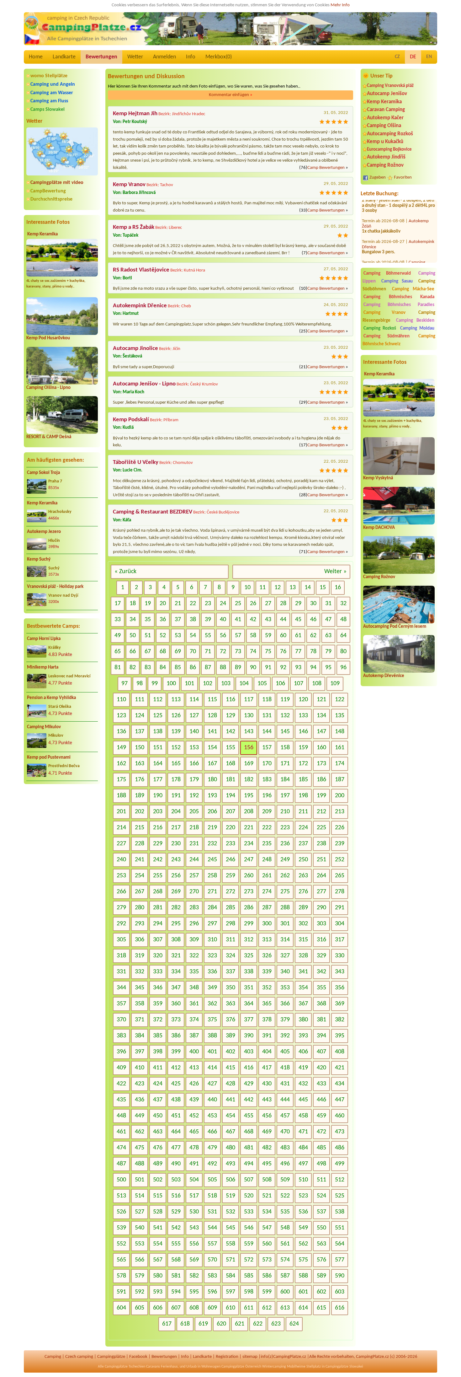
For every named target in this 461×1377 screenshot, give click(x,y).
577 (339, 1260)
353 (285, 988)
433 (321, 1084)
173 (321, 764)
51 (148, 635)
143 (248, 732)
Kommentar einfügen (230, 95)
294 (157, 924)
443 (267, 1100)
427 (212, 1084)
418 (285, 1068)
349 (212, 988)
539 (121, 1228)
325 (248, 956)
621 (239, 1324)
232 (212, 844)
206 (212, 812)
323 (212, 956)
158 (285, 748)
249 (285, 860)
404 (267, 1052)
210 (285, 812)
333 (157, 972)
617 (167, 1324)
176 (139, 780)
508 (267, 1180)
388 (212, 1036)
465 (194, 1132)
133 (303, 716)
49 (117, 635)
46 (313, 619)
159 (303, 748)
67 (148, 651)
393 (303, 1036)
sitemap (249, 1356)
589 (321, 1276)
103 (225, 683)
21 (178, 603)
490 (176, 1164)
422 (121, 1084)
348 (194, 988)
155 (230, 748)
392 (285, 1036)
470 (285, 1132)
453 (212, 1116)
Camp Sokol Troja (43, 473)
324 (230, 956)
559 (248, 1244)
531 (212, 1212)
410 (139, 1068)
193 (212, 796)
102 (207, 683)
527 (139, 1212)
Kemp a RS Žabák (133, 227)
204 (176, 812)
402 (230, 1052)
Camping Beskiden (415, 320)
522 (285, 1196)
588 (303, 1276)
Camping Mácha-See (413, 289)
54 (193, 635)
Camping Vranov (384, 312)
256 (176, 876)
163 (139, 764)
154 (212, 748)
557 (212, 1244)
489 (157, 1164)
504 (194, 1180)
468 (248, 1132)
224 (303, 828)
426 (194, 1084)
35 (148, 619)
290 (321, 908)
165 (176, 764)
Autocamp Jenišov (387, 93)
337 (230, 972)
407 (321, 1052)
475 (139, 1148)
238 (321, 844)
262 (285, 876)
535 (285, 1212)
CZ (397, 56)
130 (248, 716)
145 (285, 732)
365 (267, 1004)
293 (139, 924)
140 (194, 732)
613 (285, 1308)
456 (267, 1116)
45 (298, 619)
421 (339, 1068)
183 (267, 780)
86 (193, 667)
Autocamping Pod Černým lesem (394, 626)
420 (321, 1068)
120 (303, 700)
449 (139, 1116)
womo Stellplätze (48, 75)
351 (248, 988)
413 (194, 1068)
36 (163, 619)
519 (230, 1196)
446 (321, 1100)
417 (267, 1068)
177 (157, 780)
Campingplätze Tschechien (125, 1367)
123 (121, 716)
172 (303, 764)
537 (321, 1212)
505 (212, 1180)
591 (121, 1292)
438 (176, 1100)
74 (253, 651)
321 (176, 956)
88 (223, 667)
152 (176, 748)
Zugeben (377, 177)
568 (176, 1260)
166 (194, 764)
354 (303, 988)
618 (185, 1324)
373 (176, 1020)
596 (212, 1292)
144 (267, 732)
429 (248, 1084)
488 (139, 1164)
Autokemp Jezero (44, 532)
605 (139, 1308)
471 (303, 1132)
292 (121, 924)
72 (223, 651)
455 (248, 1116)
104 (244, 683)
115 (212, 700)
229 (157, 844)
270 (194, 892)
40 (223, 619)
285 (230, 908)
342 (321, 972)
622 (257, 1324)
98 (139, 683)
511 (321, 1180)
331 (121, 972)
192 (194, 796)
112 (157, 700)
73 (238, 651)
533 (248, 1212)
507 (248, 1180)
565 (121, 1260)
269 (176, 892)
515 (157, 1196)
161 (339, 748)
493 (230, 1164)
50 (133, 635)
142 (230, 732)
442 (248, 1100)
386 (176, 1036)
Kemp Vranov (129, 185)
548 (285, 1228)
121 (321, 700)
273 (248, 892)
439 (194, 1100)
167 (212, 764)
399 (176, 1052)
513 (121, 1196)
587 (285, 1276)
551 (339, 1228)
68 (163, 651)
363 (230, 1004)
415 (230, 1068)
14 (308, 587)
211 (303, 812)
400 (194, 1052)
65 (117, 651)
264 (321, 876)
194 (230, 796)
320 (157, 956)
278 (339, 892)
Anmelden (164, 57)
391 (267, 1036)
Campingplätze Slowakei (344, 1367)
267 (139, 892)
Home (36, 57)
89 (238, 667)
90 (253, 667)
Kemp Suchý (38, 559)
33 (117, 619)
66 (133, 651)
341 (303, 972)
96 (343, 667)
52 (163, 635)
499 (339, 1164)
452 (194, 1116)
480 (230, 1148)
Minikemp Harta (42, 667)
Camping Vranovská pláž (390, 85)
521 (267, 1196)
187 (339, 780)
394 (321, 1036)
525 (339, 1196)
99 (154, 683)
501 (139, 1180)
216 (157, 828)
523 (303, 1196)
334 (176, 972)
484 (303, 1148)
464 (176, 1132)
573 (267, 1260)
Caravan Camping (386, 109)
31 (328, 603)
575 (303, 1260)
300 (267, 924)
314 (285, 940)
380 (303, 1020)
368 (321, 1004)
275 (285, 892)
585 (248, 1276)
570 (212, 1260)
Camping (53, 1356)
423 (139, 1084)
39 (208, 619)
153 (194, 748)
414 (212, 1068)
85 (178, 667)
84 (163, 667)
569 (194, 1260)
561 (285, 1244)
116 (230, 700)
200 (339, 796)
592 (139, 1292)
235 (267, 844)
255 (157, 876)
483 (285, 1148)
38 (193, 619)
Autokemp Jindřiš (386, 157)
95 (328, 667)
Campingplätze (111, 1356)
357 (121, 1004)
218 (194, 828)
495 (267, 1164)
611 (248, 1308)
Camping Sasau (397, 281)
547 (267, 1228)
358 (139, 1004)
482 (267, 1148)
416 (248, 1068)
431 (285, 1084)
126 (176, 716)
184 (285, 780)
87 (208, 667)
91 (268, 667)
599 (267, 1292)
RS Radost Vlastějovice (141, 270)
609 (212, 1308)
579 (139, 1276)
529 (176, 1212)
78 (313, 651)
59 (268, 635)
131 (267, 716)
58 (253, 635)
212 (321, 812)
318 (121, 956)
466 (212, 1132)
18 (133, 603)
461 (121, 1132)
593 (157, 1292)
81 (117, 667)
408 (339, 1052)
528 (157, 1212)
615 (321, 1308)
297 (212, 924)
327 (285, 956)
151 (157, 748)
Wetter (135, 57)
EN (429, 56)
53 (178, 635)
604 (121, 1308)
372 (157, 1020)
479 (212, 1148)
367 (303, 1004)
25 (238, 603)
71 (208, 651)
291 (339, 908)
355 (321, 988)
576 (321, 1260)
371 (139, 1020)
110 (121, 700)
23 (208, 603)
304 (339, 924)
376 (230, 1020)
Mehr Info (340, 5)
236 (285, 844)
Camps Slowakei (47, 109)
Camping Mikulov (44, 727)
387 (194, 1036)
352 (267, 988)
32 (343, 603)
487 (121, 1164)
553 (139, 1244)
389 (230, 1036)
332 (139, 972)
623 (276, 1324)
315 (303, 940)
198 (303, 796)
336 (212, 972)
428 (230, 1084)
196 (267, 796)
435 (121, 1100)
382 (339, 1020)
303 (321, 924)
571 (230, 1260)
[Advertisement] (399, 801)
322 (194, 956)
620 (221, 1324)
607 (176, 1308)
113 (176, 700)
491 (194, 1164)
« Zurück (125, 571)
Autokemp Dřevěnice (383, 676)
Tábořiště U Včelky (135, 462)
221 (248, 828)
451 (176, 1116)
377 (248, 1020)
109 (335, 683)
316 (321, 940)
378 (267, 1020)
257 (194, 876)
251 (321, 860)
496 (285, 1164)
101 (189, 683)
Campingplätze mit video (56, 182)
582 (194, 1276)
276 (303, 892)
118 (267, 700)
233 (230, 844)
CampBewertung (48, 191)
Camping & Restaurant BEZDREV (152, 512)
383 (121, 1036)
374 (194, 1020)
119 (285, 700)
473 (339, 1132)
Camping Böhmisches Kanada (398, 297)
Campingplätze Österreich (241, 1367)
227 (121, 844)
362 (212, 1004)
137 (139, 732)
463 (157, 1132)
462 (139, 1132)
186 (321, 780)
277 (321, 892)
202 (139, 812)
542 (176, 1228)
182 (248, 780)
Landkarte (64, 57)
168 (230, 764)
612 (267, 1308)
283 (194, 908)
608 (194, 1308)
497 (303, 1164)
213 (339, 812)
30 (313, 603)
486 (339, 1148)
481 (248, 1148)
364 (248, 1004)
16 (338, 587)
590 (339, 1276)
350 (230, 988)
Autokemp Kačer (385, 118)
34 (133, 619)
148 (339, 732)
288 (285, 908)
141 (212, 732)
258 (212, 876)
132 (285, 716)
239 (339, 844)
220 (230, 828)
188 (121, 796)
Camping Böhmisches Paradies (398, 305)
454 (230, 1116)
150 (139, 748)
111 (139, 700)
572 (248, 1260)
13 (292, 587)
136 (121, 732)
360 (176, 1004)
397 (139, 1052)
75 (268, 651)
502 (157, 1180)
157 (267, 748)
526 (121, 1212)
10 (247, 587)
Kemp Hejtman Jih (135, 114)
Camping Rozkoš (379, 328)
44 (283, 619)
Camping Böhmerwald (387, 273)
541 (157, 1228)
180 (212, 780)
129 (230, 716)
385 (157, 1036)
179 (194, 780)
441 (230, 1100)
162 (121, 764)
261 (267, 876)
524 (321, 1196)
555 (176, 1244)
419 (303, 1068)
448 (121, 1116)
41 (238, 619)
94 (313, 667)
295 (176, 924)
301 (285, 924)
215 (139, 828)
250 (303, 860)
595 (194, 1292)
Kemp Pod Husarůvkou (48, 338)
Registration (227, 1356)
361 (194, 1004)
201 (121, 812)
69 (178, 651)
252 (339, 860)
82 (133, 667)
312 (248, 940)
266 (121, 892)
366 (285, 1004)
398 (157, 1052)
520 (248, 1196)
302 (303, 924)
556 (194, 1244)
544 (212, 1228)
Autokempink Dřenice (140, 306)
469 (267, 1132)
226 (339, 828)
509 (285, 1180)
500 (121, 1180)
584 (230, 1276)
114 (194, 700)
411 (157, 1068)
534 (267, 1212)
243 (176, 860)
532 (230, 1212)
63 (328, 635)
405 (285, 1052)
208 (248, 812)
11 (262, 587)
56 (223, 635)
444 (285, 1100)
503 (176, 1180)
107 (298, 683)
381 (321, 1020)
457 (285, 1116)
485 (321, 1148)
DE (413, 57)
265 (339, 876)
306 (139, 940)
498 (321, 1164)
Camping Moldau (417, 328)
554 (157, 1244)
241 (139, 860)
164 (157, 764)
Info (190, 57)
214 (121, 828)
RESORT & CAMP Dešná (48, 437)
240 (121, 860)
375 (212, 1020)
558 (230, 1244)
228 (139, 844)
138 (157, 732)
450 (157, 1116)
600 (285, 1292)
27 (268, 603)
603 (339, 1292)
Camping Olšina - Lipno (48, 387)
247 (248, 860)
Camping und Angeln (52, 84)
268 (157, 892)
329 (321, 956)
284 (212, 908)
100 (171, 683)
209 (267, 812)
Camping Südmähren (386, 336)
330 (339, 956)
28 (283, 603)
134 (321, 716)
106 (280, 683)
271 (212, 892)
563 (321, 1244)
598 (248, 1292)
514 (139, 1196)
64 (343, 635)
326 (267, 956)
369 (339, 1004)
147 (321, 732)
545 (230, 1228)
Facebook (138, 1356)
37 (178, 619)
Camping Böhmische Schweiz (399, 340)
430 (267, 1084)
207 (230, 812)
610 (230, 1308)
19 (148, 603)
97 (124, 683)
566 (139, 1260)
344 (121, 988)
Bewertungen (101, 57)
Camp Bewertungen (326, 167)
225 (321, 828)
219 (212, 828)
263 (303, 876)
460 (339, 1116)
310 (212, 940)
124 (139, 716)
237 (303, 844)
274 (267, 892)
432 (303, 1084)
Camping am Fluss (49, 101)
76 (283, 651)
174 (339, 764)
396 (121, 1052)
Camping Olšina (384, 125)
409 (121, 1068)
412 (176, 1068)
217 (176, 828)
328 (303, 956)
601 (303, 1292)
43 (268, 619)
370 (121, 1020)
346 (157, 988)
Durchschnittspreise (51, 199)
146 (303, 732)
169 (248, 764)
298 (230, 924)
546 (248, 1228)
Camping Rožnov (385, 165)
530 (194, 1212)
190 (157, 796)
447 (339, 1100)
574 (285, 1260)
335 (194, 972)
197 (285, 796)
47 (328, 619)
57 (238, 635)
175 (121, 780)
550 (321, 1228)
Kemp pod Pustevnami (49, 757)
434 (339, 1084)
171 (285, 764)
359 (157, 1004)
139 (176, 732)
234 (248, 844)
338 (248, 972)
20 (163, 603)
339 (267, 972)
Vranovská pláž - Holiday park (55, 586)
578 (121, 1276)
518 (212, 1196)
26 (253, 603)
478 (194, 1148)
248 (267, 860)
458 (303, 1116)
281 (157, 908)
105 (262, 683)
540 (139, 1228)
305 (121, 940)
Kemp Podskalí (131, 420)
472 (321, 1132)
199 (321, 796)
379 (285, 1020)
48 (343, 619)
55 (208, 635)
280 (139, 908)
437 (157, 1100)
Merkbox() (218, 57)
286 (248, 908)
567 (157, 1260)
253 (121, 876)
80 (343, 651)
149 (121, 748)
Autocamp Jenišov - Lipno (144, 384)
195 (248, 796)
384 (139, 1036)
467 (230, 1132)
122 (339, 700)
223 (285, 828)
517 (194, 1196)
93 (298, 667)
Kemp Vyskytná (378, 478)
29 (298, 603)
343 (339, 972)
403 (248, 1052)
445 (303, 1100)
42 (253, 619)
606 (157, 1308)
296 (194, 924)
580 (157, 1276)
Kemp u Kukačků (385, 141)
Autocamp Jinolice (135, 349)
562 (303, 1244)
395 (339, 1036)
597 (230, 1292)
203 (157, 812)
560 (267, 1244)
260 (248, 876)
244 (194, 860)
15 (323, 587)
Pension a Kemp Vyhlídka (51, 698)
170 (267, 764)
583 (212, 1276)
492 (212, 1164)
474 (121, 1148)
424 (157, 1084)
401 (212, 1052)
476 (157, 1148)
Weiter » (335, 571)
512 (339, 1180)
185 (303, 780)
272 (230, 892)
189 (139, 796)
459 (321, 1116)
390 (248, 1036)
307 (157, 940)
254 (139, 876)
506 (230, 1180)
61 (298, 635)
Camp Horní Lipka (44, 639)
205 (194, 812)
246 (230, 860)
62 (313, 635)
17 (117, 603)
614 (303, 1308)
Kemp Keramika (42, 234)
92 (283, 667)
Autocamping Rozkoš (390, 134)
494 (248, 1164)
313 (267, 940)
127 (194, 716)
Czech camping (79, 1356)
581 (176, 1276)
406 (303, 1052)
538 (339, 1212)
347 (176, 988)
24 (223, 603)
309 (194, 940)
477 (176, 1148)
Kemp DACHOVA (379, 527)
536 (303, 1212)
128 (212, 716)
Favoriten (403, 177)
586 (267, 1276)
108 (316, 683)
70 (193, 651)
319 (139, 956)
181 (230, 780)
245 (212, 860)
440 (212, 1100)
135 (339, 716)
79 (328, 651)
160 (321, 748)
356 (339, 988)
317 (339, 940)
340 (285, 972)
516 (176, 1196)
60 (283, 635)
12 (277, 587)
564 (339, 1244)
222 (267, 828)
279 (121, 908)
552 (121, 1244)
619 (203, 1324)
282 (176, 908)
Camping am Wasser (51, 92)
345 (139, 988)
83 (148, 667)
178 (176, 780)
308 (176, 940)
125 (157, 716)
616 (339, 1308)
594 (176, 1292)
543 (194, 1228)
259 (230, 876)
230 (176, 844)
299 (248, 924)
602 (321, 1292)
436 (139, 1100)
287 (267, 908)
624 (294, 1324)
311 (230, 940)
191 (176, 796)
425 (176, 1084)
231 (194, 844)
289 (303, 908)
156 (248, 748)
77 (298, 651)
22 (193, 603)
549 (303, 1228)
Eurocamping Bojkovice (389, 149)
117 (248, 700)
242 (157, 860)
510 (303, 1180)
